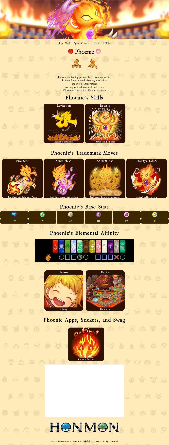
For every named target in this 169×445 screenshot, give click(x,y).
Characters (86, 43)
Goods (97, 43)
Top (61, 43)
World (68, 43)
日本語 (106, 43)
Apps (76, 43)
